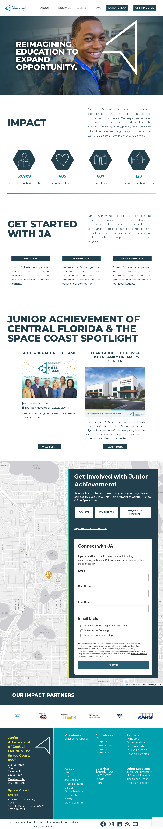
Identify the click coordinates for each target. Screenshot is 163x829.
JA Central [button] (47, 826)
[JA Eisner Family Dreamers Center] (115, 392)
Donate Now (117, 7)
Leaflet (127, 684)
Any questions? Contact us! (90, 528)
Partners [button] (133, 735)
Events (81, 8)
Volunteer (106, 512)
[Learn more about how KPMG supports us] (145, 716)
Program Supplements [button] (104, 743)
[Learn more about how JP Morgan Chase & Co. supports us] (94, 716)
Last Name (84, 602)
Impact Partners (132, 258)
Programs (63, 8)
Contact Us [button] (16, 779)
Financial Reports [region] (138, 754)
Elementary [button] (103, 775)
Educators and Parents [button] (106, 737)
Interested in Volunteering (98, 635)
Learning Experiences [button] (105, 770)
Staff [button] (68, 772)
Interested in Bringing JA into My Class (106, 625)
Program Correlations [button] (103, 751)
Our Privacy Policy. (102, 656)
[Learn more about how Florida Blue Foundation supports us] (17, 716)
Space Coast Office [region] (18, 792)
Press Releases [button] (74, 783)
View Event (49, 446)
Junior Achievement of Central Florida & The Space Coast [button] (139, 775)
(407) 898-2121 (17, 782)
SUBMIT (113, 665)
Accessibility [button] (60, 822)
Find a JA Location (138, 782)
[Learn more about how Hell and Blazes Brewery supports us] (43, 716)
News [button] (68, 799)
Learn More (115, 446)
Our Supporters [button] (137, 746)
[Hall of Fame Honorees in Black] (49, 379)
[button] (50, 8)
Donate (84, 512)
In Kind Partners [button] (137, 750)
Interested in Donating (96, 630)
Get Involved (144, 7)
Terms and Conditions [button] (20, 822)
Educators (30, 258)
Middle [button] (100, 778)
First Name (84, 586)
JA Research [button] (72, 779)
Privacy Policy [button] (43, 822)
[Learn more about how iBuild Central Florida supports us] (68, 716)
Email (81, 571)
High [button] (99, 782)
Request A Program (135, 512)
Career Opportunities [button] (74, 789)
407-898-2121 (16, 809)
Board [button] (68, 776)
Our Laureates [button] (74, 802)
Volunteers (81, 258)
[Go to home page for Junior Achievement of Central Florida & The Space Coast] (19, 8)
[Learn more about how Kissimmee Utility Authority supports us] (120, 716)
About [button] (69, 768)
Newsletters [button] (72, 795)
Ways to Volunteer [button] (76, 738)
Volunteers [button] (73, 735)
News (97, 8)
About (45, 8)
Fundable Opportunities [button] (136, 740)
